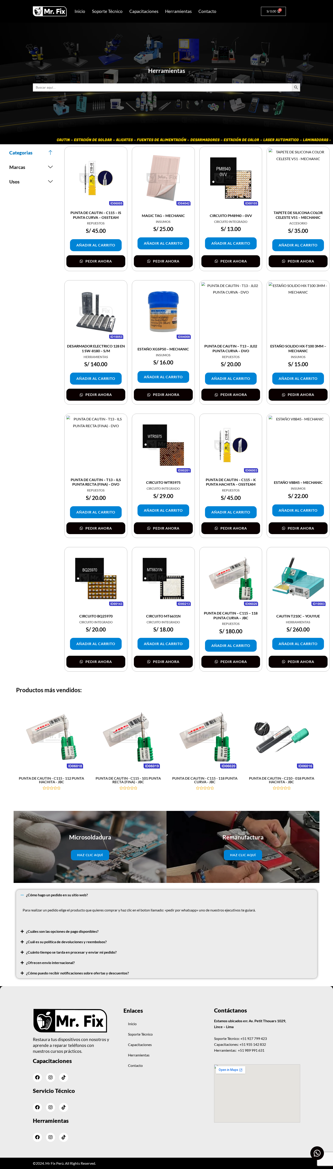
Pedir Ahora (98, 261)
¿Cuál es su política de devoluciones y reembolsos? (66, 942)
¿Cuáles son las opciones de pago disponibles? (62, 931)
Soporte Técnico (107, 11)
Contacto (207, 11)
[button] (166, 895)
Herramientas (178, 11)
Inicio (80, 11)
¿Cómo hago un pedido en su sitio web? (57, 895)
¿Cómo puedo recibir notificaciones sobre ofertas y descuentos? (77, 973)
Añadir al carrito (95, 245)
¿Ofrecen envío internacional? (50, 962)
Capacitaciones (143, 11)
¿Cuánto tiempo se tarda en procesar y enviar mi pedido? (71, 952)
